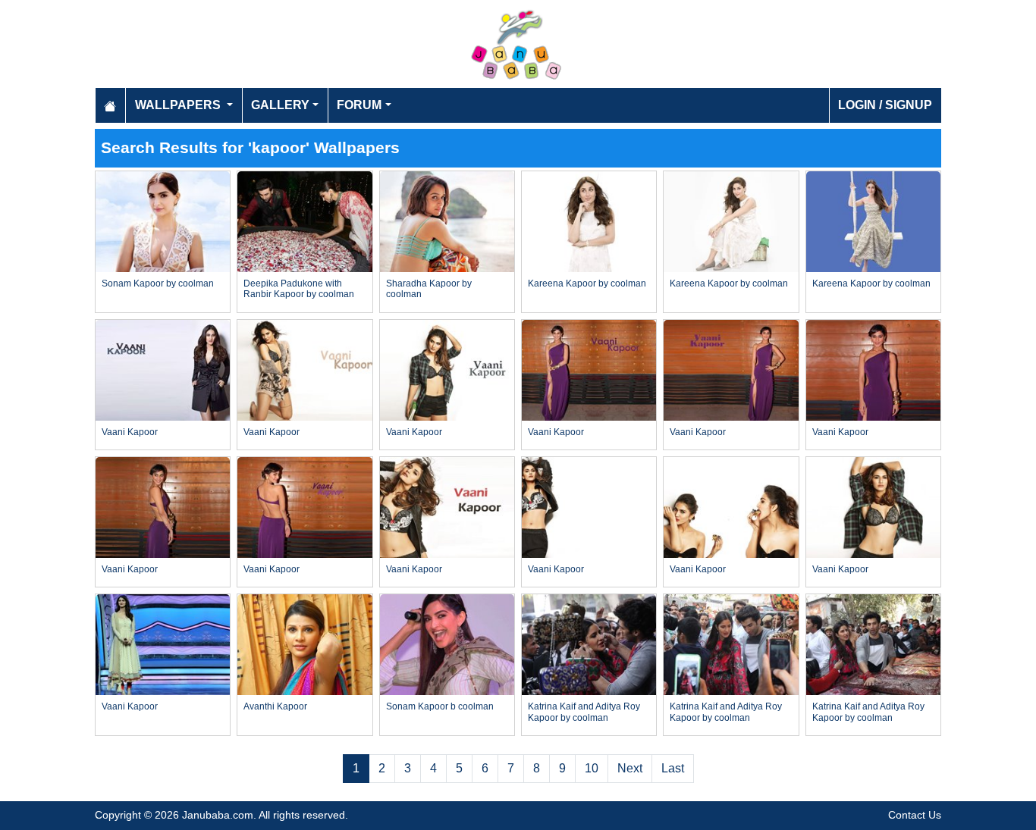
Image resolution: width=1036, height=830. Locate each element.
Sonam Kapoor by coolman (158, 283)
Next (629, 768)
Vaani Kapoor (130, 432)
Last (672, 768)
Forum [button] (359, 105)
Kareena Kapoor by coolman (587, 283)
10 (591, 768)
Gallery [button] (280, 105)
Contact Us (914, 815)
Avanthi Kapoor (275, 706)
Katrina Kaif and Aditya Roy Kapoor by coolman (584, 711)
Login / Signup (885, 105)
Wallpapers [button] (179, 105)
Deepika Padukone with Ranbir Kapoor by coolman (298, 288)
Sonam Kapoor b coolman (440, 706)
